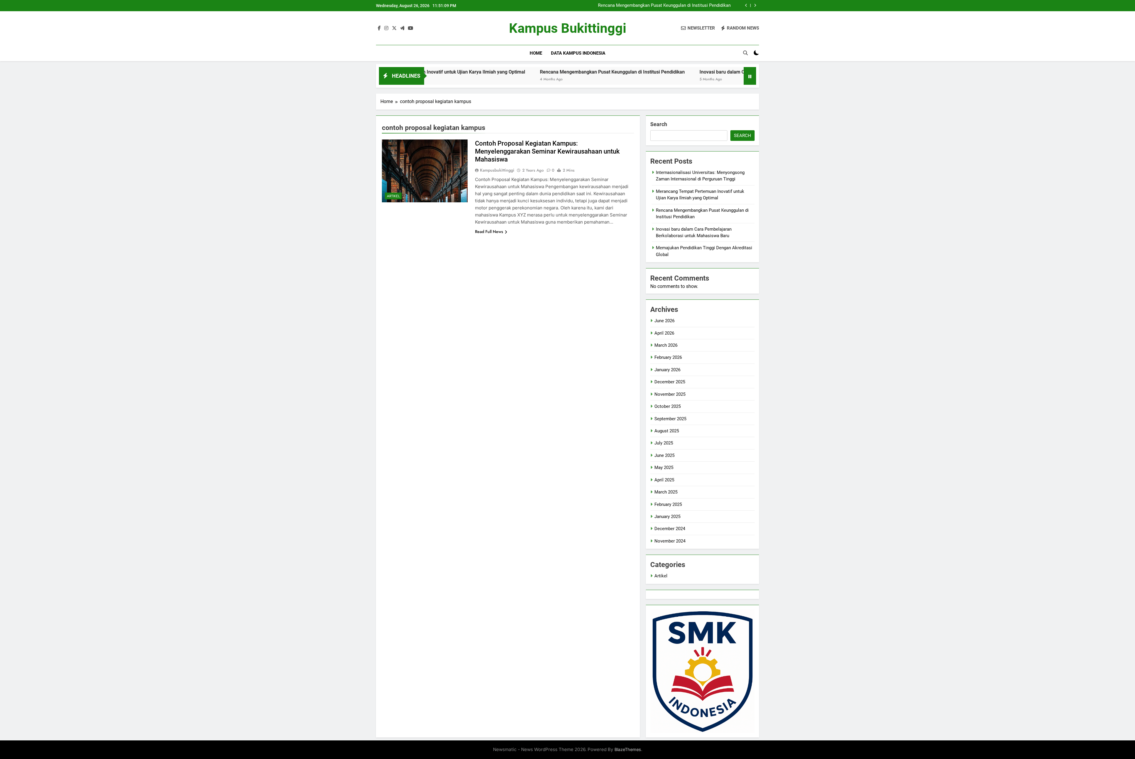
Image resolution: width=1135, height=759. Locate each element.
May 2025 (663, 467)
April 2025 (664, 480)
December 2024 (669, 528)
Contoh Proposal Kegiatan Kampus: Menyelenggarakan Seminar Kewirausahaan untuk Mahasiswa (547, 151)
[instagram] (386, 28)
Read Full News (489, 231)
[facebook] (379, 28)
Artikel (393, 196)
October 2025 (667, 406)
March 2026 (665, 345)
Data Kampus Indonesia (578, 53)
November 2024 (669, 541)
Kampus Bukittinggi (567, 28)
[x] (394, 28)
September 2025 (670, 418)
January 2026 (667, 369)
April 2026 (664, 333)
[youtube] (410, 28)
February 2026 (668, 357)
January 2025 (667, 516)
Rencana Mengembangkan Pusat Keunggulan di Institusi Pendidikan (664, 5)
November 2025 (669, 394)
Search (658, 124)
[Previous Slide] (746, 5)
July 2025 (663, 443)
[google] (402, 28)
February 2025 (668, 504)
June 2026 (664, 320)
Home (536, 53)
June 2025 (664, 455)
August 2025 (666, 431)
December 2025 (669, 382)
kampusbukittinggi (497, 170)
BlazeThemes (627, 749)
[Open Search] (745, 53)
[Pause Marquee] (750, 76)
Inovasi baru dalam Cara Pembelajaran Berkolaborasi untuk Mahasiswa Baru (733, 72)
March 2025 (665, 492)
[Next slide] (755, 5)
